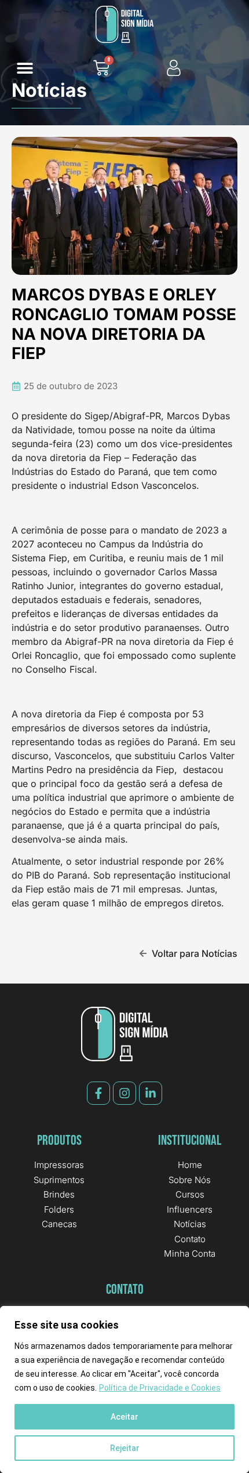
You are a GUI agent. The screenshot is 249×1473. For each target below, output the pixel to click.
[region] (124, 1389)
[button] (25, 68)
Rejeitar (125, 1448)
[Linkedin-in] (150, 1093)
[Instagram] (124, 1093)
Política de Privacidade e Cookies (160, 1387)
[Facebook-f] (98, 1093)
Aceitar (124, 1416)
